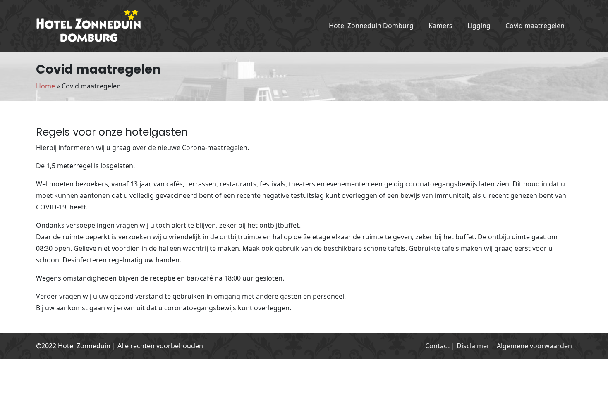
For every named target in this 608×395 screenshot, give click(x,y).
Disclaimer (473, 345)
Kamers (440, 25)
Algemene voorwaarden (534, 345)
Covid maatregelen (535, 25)
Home (45, 85)
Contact (437, 345)
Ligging (479, 25)
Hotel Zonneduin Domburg (371, 25)
